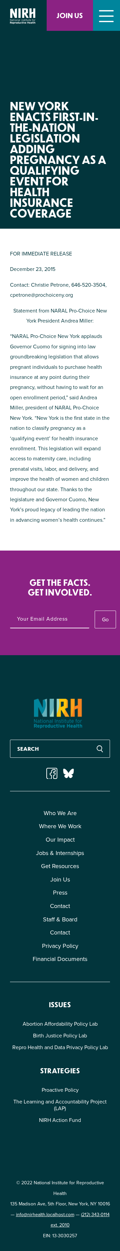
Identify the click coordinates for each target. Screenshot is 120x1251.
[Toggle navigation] (106, 15)
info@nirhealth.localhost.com (45, 1214)
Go (105, 619)
